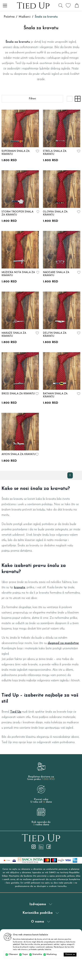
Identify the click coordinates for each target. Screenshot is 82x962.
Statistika (37, 954)
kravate (19, 587)
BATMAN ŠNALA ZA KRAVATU (55, 395)
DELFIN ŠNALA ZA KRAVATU (54, 334)
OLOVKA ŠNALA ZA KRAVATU (55, 213)
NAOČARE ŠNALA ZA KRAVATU (56, 274)
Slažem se (70, 954)
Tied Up (15, 711)
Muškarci (25, 16)
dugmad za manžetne (63, 643)
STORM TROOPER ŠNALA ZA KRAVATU (17, 213)
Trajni (25, 954)
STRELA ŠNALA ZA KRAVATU (54, 152)
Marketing (52, 954)
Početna (9, 16)
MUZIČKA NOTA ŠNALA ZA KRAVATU (18, 274)
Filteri (32, 98)
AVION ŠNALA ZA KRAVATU (18, 454)
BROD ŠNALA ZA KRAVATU (18, 393)
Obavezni (13, 954)
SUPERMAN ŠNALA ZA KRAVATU (16, 152)
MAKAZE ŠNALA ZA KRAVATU (14, 334)
